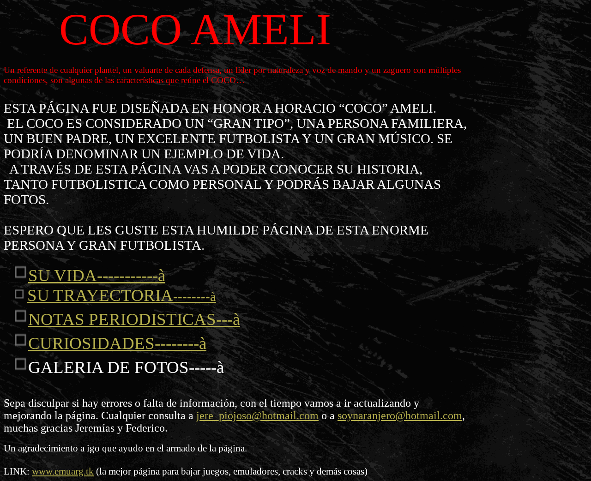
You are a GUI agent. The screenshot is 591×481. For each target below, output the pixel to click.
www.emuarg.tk (63, 471)
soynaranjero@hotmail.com (400, 415)
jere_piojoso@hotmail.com (257, 415)
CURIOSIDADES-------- (117, 343)
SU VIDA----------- (96, 275)
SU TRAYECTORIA (121, 295)
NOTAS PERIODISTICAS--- (134, 319)
